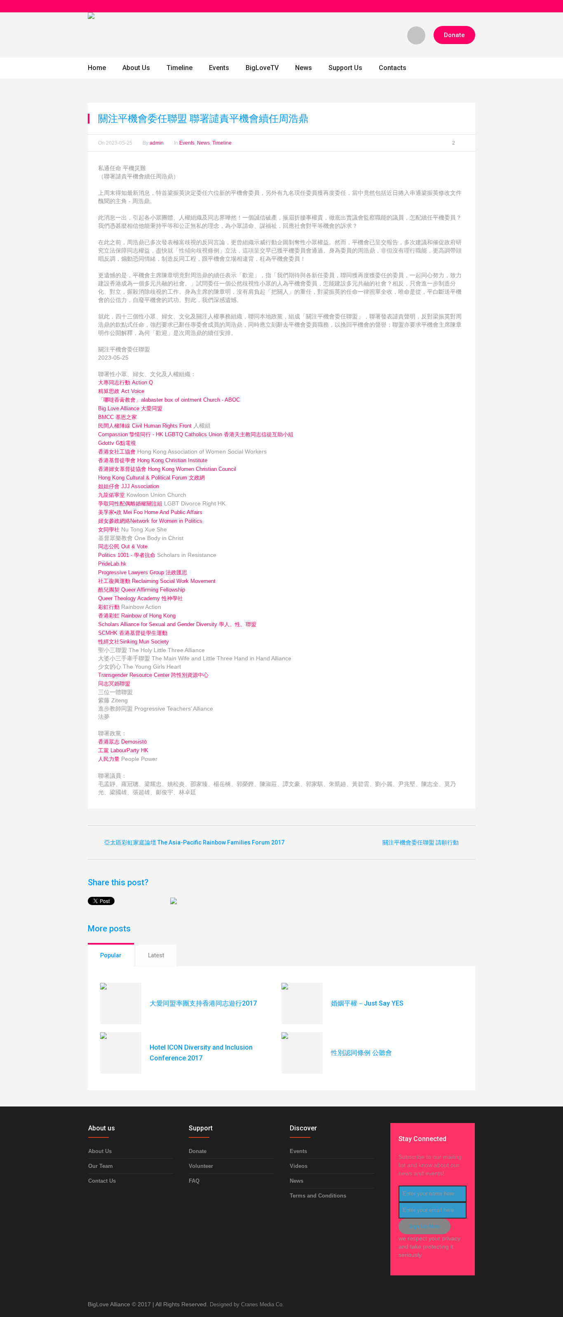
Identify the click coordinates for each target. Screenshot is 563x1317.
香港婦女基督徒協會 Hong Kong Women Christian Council (167, 469)
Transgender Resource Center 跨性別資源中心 (153, 675)
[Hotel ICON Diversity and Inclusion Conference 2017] (120, 1053)
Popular (111, 955)
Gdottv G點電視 (117, 443)
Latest (156, 955)
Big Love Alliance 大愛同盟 (130, 408)
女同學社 (109, 529)
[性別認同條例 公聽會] (302, 1053)
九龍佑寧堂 (111, 495)
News (203, 143)
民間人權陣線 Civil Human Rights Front (145, 426)
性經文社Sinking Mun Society (133, 642)
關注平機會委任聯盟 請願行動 (420, 842)
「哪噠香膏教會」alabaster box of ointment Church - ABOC (169, 400)
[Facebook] (471, 6)
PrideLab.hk (112, 564)
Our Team (100, 1166)
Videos (298, 1166)
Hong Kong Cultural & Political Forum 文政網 (151, 478)
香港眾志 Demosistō (122, 742)
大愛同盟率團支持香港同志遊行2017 (203, 1003)
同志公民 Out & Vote (123, 546)
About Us (100, 1151)
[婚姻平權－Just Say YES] (302, 1003)
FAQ (194, 1181)
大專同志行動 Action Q (125, 382)
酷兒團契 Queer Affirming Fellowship (141, 590)
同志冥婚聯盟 (114, 684)
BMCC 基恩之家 (117, 417)
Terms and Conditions (318, 1196)
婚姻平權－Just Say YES (367, 1003)
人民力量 (109, 759)
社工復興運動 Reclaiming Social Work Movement (157, 581)
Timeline (222, 143)
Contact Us (102, 1181)
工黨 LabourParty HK (123, 750)
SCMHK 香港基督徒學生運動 (132, 633)
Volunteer (201, 1166)
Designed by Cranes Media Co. (247, 1304)
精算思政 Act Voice (121, 391)
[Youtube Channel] (461, 6)
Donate (197, 1151)
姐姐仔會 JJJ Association (128, 486)
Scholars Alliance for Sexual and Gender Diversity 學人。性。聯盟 (177, 624)
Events (187, 143)
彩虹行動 (109, 607)
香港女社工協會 (117, 452)
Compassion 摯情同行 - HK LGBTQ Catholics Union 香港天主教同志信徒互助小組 (195, 434)
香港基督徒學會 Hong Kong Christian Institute (152, 460)
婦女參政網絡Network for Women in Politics (150, 521)
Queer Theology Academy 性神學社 (140, 598)
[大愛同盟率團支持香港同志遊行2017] (120, 1003)
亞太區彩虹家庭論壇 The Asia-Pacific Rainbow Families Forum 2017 (194, 842)
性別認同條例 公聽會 (361, 1053)
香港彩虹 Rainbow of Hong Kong (137, 616)
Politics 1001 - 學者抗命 (126, 555)
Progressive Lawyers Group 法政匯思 (142, 572)
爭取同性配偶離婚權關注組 (130, 504)
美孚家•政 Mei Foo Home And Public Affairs (150, 512)
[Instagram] (451, 6)
